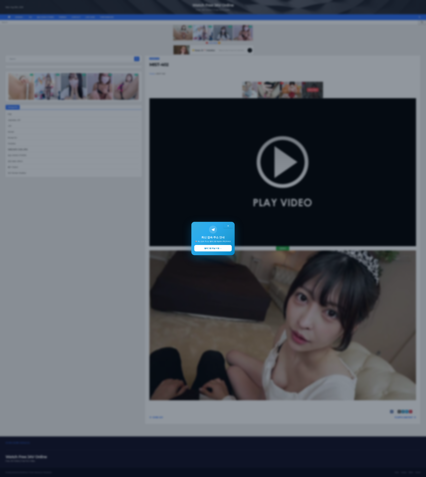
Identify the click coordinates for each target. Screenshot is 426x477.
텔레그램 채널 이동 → (213, 248)
